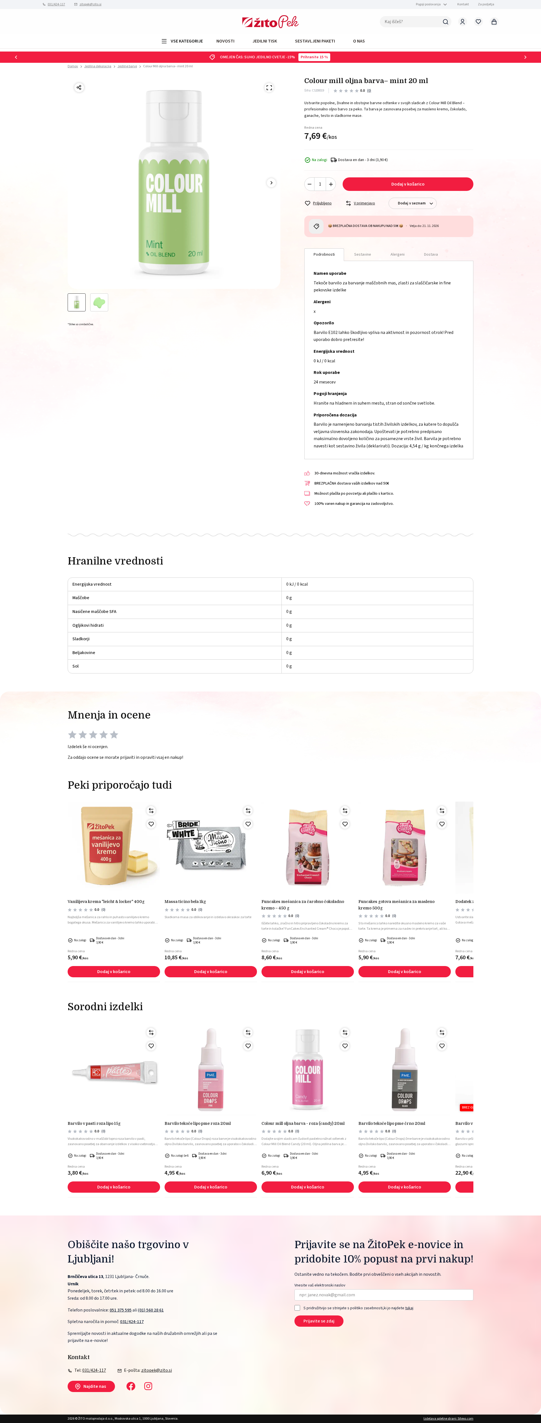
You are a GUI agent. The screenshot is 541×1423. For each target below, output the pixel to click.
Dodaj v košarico (408, 184)
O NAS (359, 41)
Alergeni (398, 254)
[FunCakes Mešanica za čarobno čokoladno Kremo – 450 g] (307, 848)
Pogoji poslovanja (428, 4)
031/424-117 (56, 4)
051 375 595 (121, 1310)
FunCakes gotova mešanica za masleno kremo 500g (396, 904)
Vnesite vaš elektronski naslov (319, 1285)
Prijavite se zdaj (318, 1321)
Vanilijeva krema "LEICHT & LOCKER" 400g (106, 901)
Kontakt (463, 4)
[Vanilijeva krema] (114, 848)
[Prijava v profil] (462, 21)
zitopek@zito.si (90, 4)
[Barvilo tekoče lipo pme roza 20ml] (211, 1069)
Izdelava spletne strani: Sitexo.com (448, 1418)
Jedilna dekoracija (97, 66)
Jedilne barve (127, 66)
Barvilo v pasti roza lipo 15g (94, 1123)
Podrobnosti (324, 254)
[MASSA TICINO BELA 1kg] (211, 848)
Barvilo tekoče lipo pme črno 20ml (391, 1123)
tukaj (409, 1308)
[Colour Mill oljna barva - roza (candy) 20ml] (307, 1069)
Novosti (225, 41)
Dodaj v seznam (412, 203)
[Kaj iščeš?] (445, 21)
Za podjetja (486, 4)
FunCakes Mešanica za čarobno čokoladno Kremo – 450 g (302, 904)
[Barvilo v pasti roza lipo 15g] (114, 1069)
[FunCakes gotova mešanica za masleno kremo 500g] (404, 848)
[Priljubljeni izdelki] (478, 21)
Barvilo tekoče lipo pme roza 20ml (198, 1123)
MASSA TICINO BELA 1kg (185, 901)
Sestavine (362, 254)
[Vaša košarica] (494, 21)
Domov (73, 66)
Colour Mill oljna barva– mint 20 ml (168, 66)
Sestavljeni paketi (315, 41)
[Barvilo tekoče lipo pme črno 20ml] (404, 1069)
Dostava (431, 254)
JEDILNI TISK (264, 41)
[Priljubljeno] (151, 824)
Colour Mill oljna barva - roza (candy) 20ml (303, 1123)
